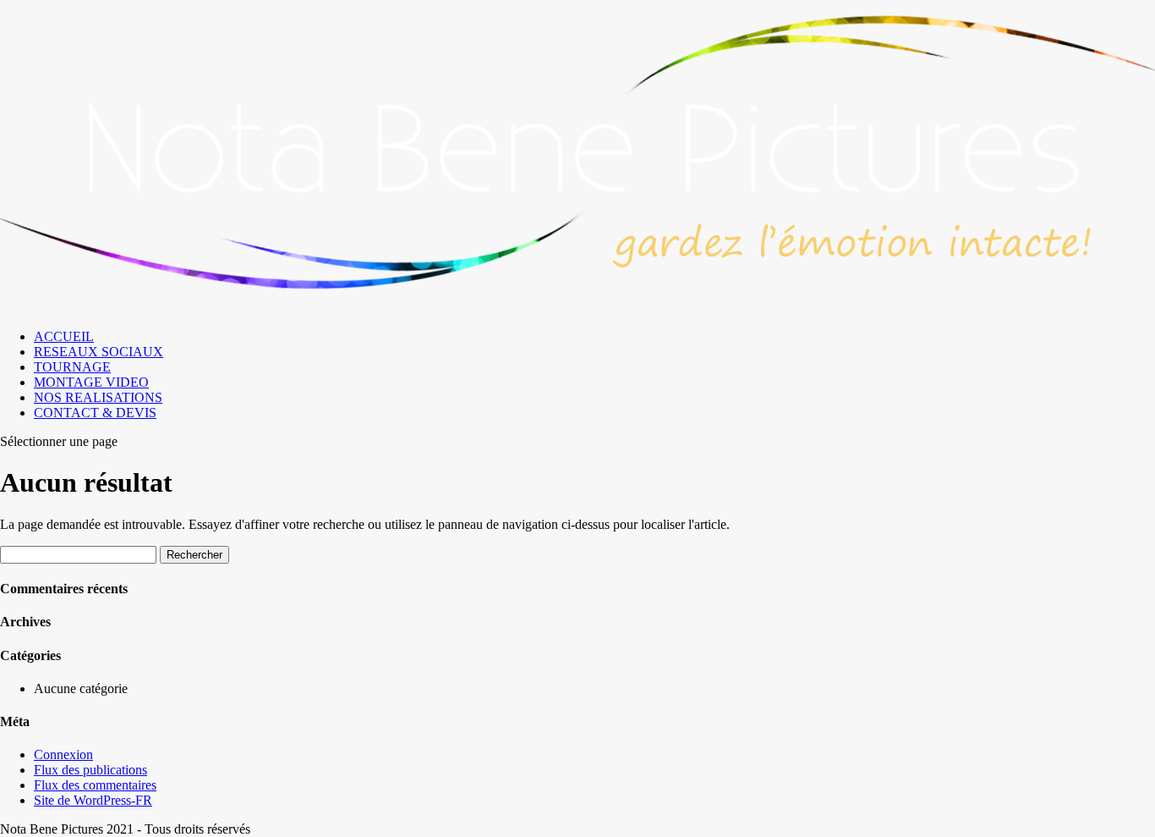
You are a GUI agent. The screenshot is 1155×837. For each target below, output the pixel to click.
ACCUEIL (64, 336)
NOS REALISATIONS (98, 397)
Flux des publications (90, 770)
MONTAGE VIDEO (91, 382)
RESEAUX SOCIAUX (98, 351)
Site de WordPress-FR (93, 800)
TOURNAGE (72, 367)
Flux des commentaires (95, 785)
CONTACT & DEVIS (95, 412)
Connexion (63, 754)
